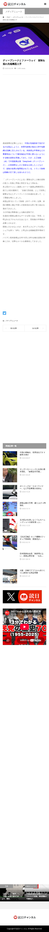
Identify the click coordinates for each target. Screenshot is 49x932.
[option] (12, 892)
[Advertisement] (24, 109)
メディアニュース (13, 11)
